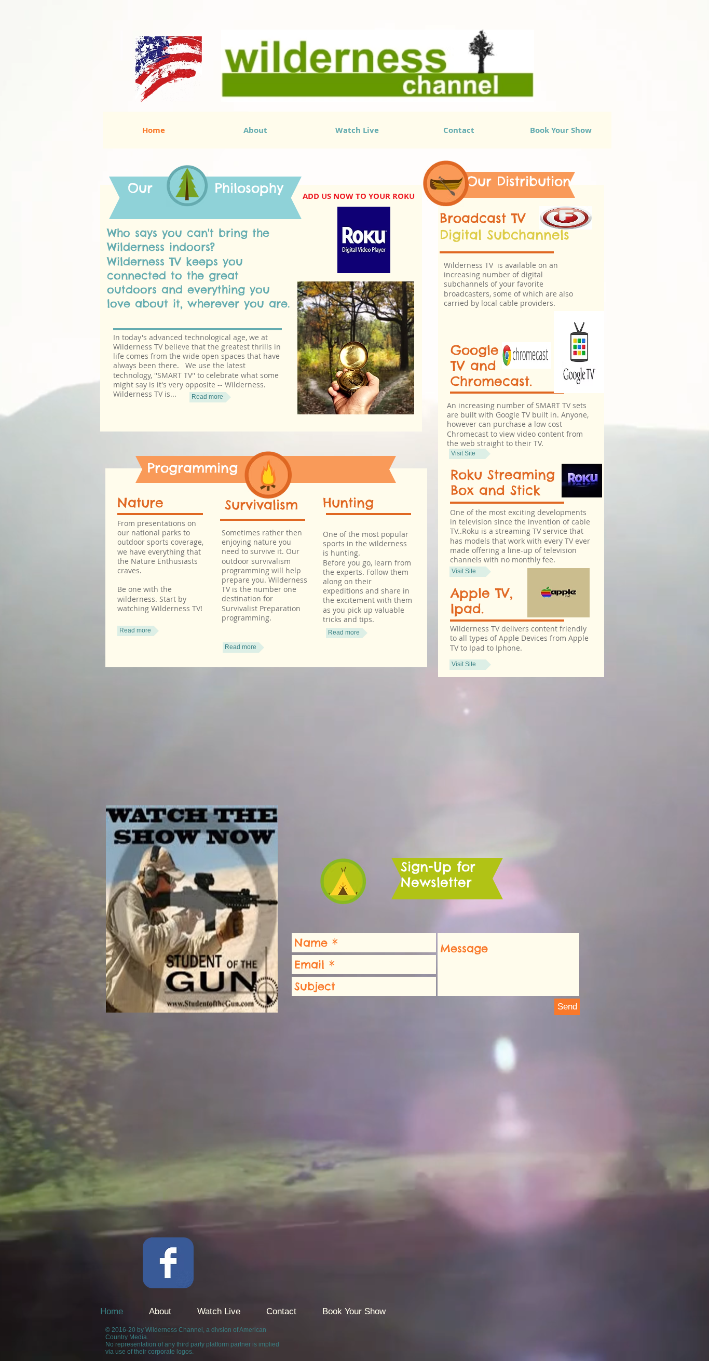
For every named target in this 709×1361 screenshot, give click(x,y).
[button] (358, 196)
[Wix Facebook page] (168, 1262)
